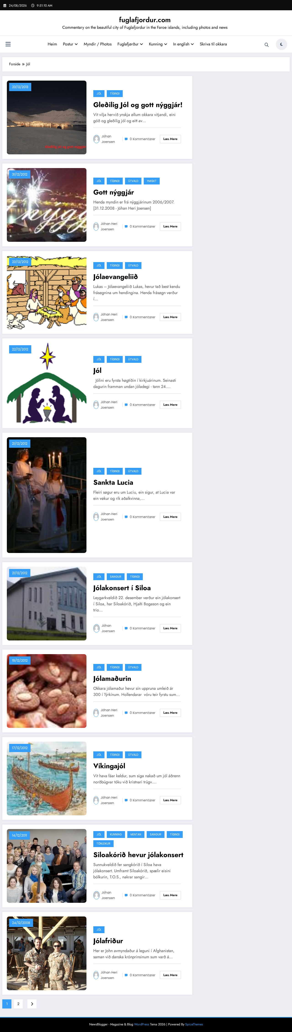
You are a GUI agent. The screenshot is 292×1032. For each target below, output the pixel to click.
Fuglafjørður (127, 44)
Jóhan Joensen (108, 139)
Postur (68, 44)
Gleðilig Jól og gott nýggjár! (137, 104)
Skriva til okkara (213, 44)
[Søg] (266, 45)
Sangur (115, 577)
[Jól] (46, 382)
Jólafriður (108, 940)
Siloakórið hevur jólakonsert (138, 854)
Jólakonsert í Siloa (122, 587)
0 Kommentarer (142, 139)
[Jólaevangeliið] (46, 292)
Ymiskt (151, 181)
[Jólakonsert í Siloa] (46, 603)
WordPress (141, 1024)
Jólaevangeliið (115, 276)
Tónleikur (103, 843)
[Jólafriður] (46, 953)
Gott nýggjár (113, 192)
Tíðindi (115, 93)
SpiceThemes (194, 1024)
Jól (98, 93)
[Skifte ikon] (8, 44)
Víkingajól (109, 765)
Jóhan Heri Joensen (109, 226)
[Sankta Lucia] (46, 494)
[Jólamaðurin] (46, 690)
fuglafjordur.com (145, 20)
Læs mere (170, 139)
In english (181, 44)
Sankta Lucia (113, 482)
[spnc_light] (281, 44)
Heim (52, 44)
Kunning (156, 44)
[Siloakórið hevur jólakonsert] (46, 865)
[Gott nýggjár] (46, 204)
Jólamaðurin (112, 678)
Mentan (135, 834)
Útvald (133, 181)
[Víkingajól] (46, 778)
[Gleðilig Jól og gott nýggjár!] (46, 117)
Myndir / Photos (98, 44)
